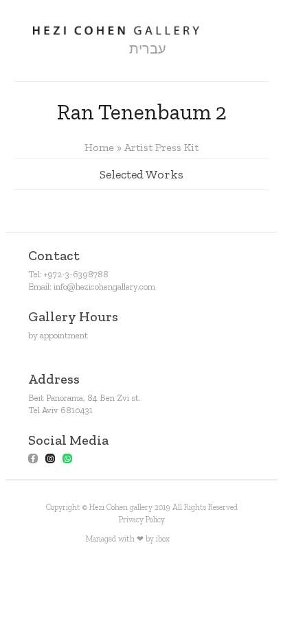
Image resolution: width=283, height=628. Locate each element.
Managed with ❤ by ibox (128, 539)
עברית (147, 48)
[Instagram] (50, 458)
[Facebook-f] (33, 458)
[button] (96, 49)
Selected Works (141, 174)
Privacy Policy (142, 519)
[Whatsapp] (67, 458)
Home (99, 147)
